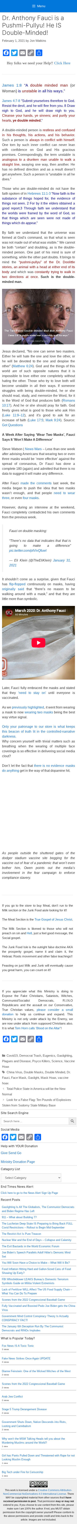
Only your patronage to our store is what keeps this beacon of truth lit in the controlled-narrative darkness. (38, 731)
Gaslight (33, 1077)
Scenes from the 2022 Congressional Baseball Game (33, 1299)
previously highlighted (28, 707)
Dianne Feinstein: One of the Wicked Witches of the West (36, 1371)
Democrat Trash (30, 1055)
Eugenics (49, 1055)
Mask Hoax (48, 1077)
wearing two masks (39, 712)
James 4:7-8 (11, 101)
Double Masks (33, 1072)
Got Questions (12, 425)
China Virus (14, 1072)
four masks (31, 498)
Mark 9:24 (53, 420)
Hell (29, 933)
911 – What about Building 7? (19, 1217)
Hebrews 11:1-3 (39, 193)
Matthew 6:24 (23, 366)
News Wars (33, 449)
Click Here (62, 63)
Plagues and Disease (16, 1061)
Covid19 (12, 1055)
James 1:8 (12, 85)
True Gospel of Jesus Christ (53, 919)
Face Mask (18, 1077)
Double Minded (55, 1072)
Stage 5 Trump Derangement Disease (24, 1409)
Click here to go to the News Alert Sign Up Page (29, 1192)
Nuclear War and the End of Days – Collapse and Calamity (36, 1240)
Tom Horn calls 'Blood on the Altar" (38, 1028)
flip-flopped (17, 584)
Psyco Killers (41, 1061)
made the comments (36, 483)
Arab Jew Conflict (12, 1396)
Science (57, 1061)
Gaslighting (64, 1055)
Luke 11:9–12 (13, 415)
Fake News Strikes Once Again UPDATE (26, 1358)
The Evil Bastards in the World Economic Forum (30, 1246)
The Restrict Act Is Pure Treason (21, 1233)
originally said (13, 589)
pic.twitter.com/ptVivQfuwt (27, 550)
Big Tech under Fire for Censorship (22, 1472)
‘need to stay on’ (33, 693)
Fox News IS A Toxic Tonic (18, 1345)
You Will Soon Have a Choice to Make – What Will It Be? (36, 1262)
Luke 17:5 (36, 420)
